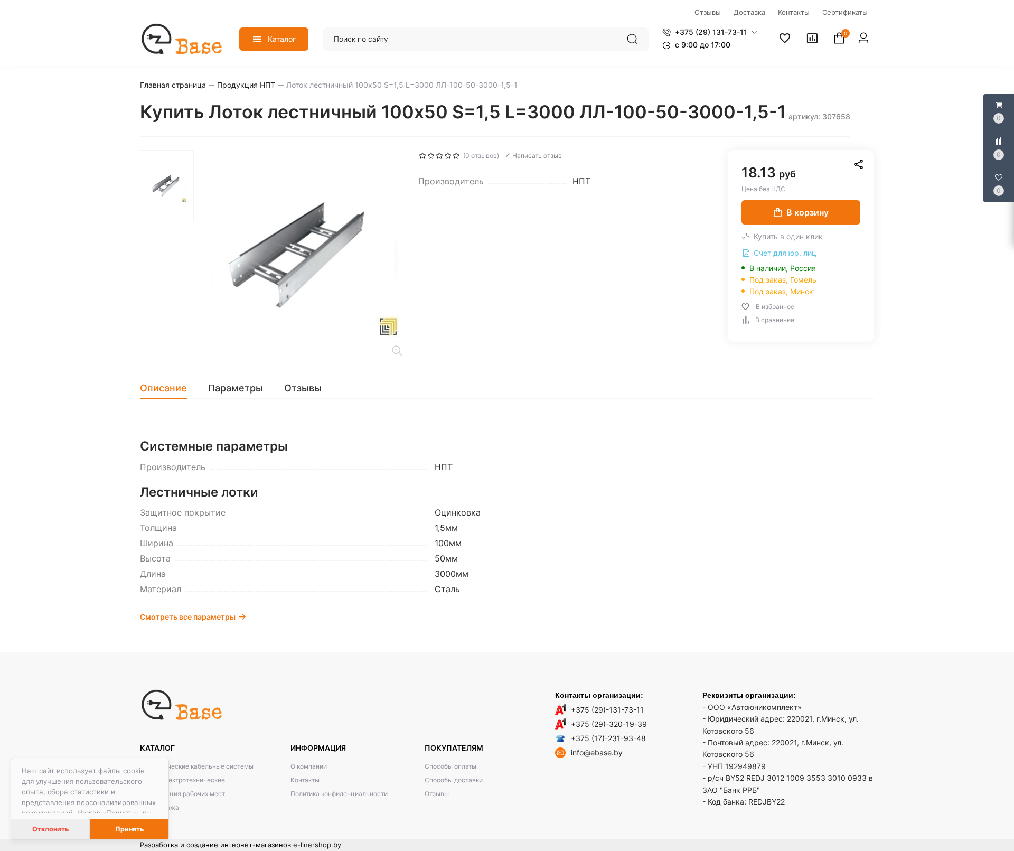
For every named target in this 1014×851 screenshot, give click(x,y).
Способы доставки (454, 780)
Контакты (305, 780)
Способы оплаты (450, 766)
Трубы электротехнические (182, 780)
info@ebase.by (597, 752)
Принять (129, 829)
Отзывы (437, 794)
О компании (308, 766)
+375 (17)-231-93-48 (608, 738)
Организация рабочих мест (182, 794)
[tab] (169, 388)
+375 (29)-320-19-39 (609, 723)
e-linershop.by (317, 844)
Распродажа (159, 807)
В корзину (807, 212)
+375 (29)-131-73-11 (607, 709)
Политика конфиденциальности (339, 794)
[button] (710, 32)
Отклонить (50, 829)
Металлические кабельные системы (196, 766)
